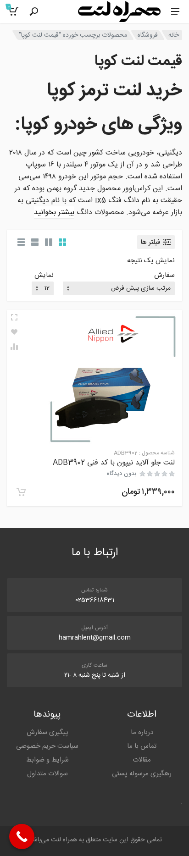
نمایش (44, 276)
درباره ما (142, 732)
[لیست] (35, 242)
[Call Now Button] (21, 836)
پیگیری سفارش (47, 732)
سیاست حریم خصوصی (47, 746)
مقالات (142, 760)
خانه (173, 35)
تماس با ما (141, 746)
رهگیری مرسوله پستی (142, 773)
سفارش (164, 276)
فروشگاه (148, 35)
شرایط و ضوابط (47, 760)
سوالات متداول (47, 773)
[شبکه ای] (62, 242)
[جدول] (21, 242)
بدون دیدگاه (121, 474)
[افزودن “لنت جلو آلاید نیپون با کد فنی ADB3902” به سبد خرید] (21, 492)
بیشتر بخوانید (54, 212)
